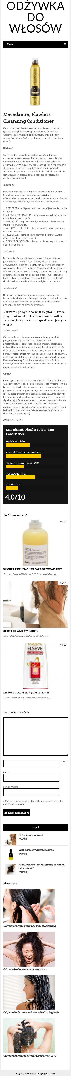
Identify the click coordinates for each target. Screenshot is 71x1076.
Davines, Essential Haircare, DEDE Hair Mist (32, 569)
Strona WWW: (10, 786)
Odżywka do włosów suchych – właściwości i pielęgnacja (31, 1012)
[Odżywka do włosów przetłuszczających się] (35, 949)
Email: (7, 772)
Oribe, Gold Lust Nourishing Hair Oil (36, 849)
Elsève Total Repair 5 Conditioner (26, 692)
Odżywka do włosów (25, 1073)
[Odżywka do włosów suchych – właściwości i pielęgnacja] (35, 992)
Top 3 (35, 827)
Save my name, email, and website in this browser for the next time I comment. (33, 803)
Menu (10, 44)
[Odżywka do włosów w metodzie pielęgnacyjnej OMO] (35, 1036)
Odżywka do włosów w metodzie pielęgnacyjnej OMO (29, 1055)
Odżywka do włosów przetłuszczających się (24, 969)
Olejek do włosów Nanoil (20, 630)
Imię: (64, 761)
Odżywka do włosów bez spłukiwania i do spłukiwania (29, 925)
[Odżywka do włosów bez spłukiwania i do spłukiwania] (35, 906)
